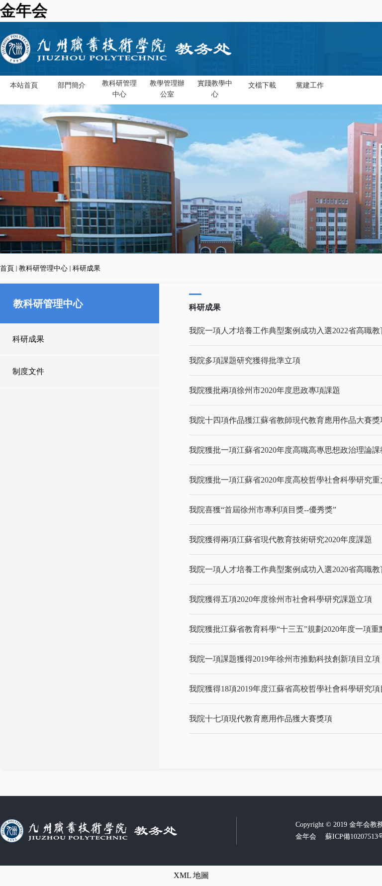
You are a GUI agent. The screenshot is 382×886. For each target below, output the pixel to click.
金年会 (24, 10)
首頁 (7, 268)
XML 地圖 (191, 875)
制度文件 (28, 371)
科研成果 (86, 268)
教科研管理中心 (43, 268)
